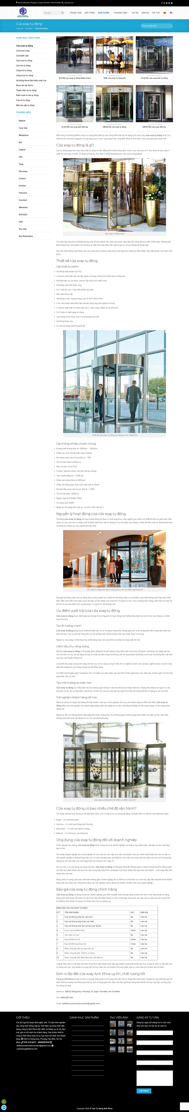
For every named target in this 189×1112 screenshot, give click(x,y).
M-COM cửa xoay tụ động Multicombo (75, 78)
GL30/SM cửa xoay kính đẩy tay (75, 127)
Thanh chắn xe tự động (26, 90)
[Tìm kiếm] (62, 13)
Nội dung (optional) (145, 1069)
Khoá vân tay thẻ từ (24, 85)
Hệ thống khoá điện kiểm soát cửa (31, 80)
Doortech (23, 200)
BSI (20, 142)
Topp (21, 164)
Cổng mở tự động (24, 70)
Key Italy (23, 229)
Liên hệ (145, 13)
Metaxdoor (24, 135)
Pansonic (23, 193)
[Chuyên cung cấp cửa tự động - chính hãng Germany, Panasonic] (27, 12)
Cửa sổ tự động (23, 100)
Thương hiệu (121, 13)
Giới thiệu (89, 13)
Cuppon (22, 149)
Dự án (135, 13)
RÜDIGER (23, 214)
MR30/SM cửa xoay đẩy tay (154, 127)
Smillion (22, 185)
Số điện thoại (142, 1039)
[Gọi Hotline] (3, 1101)
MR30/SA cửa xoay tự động (114, 127)
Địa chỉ (140, 1049)
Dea (20, 157)
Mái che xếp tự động (25, 105)
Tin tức (156, 13)
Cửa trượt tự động (24, 60)
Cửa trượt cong (22, 50)
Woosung (23, 171)
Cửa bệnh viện (22, 55)
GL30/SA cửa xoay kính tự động (154, 78)
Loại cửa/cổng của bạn (146, 1059)
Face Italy (23, 128)
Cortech (22, 178)
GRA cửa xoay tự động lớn (115, 78)
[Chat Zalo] (3, 1107)
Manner (22, 120)
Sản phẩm (103, 13)
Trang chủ (76, 13)
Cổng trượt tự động (24, 75)
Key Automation (26, 236)
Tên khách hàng (144, 1029)
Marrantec (23, 207)
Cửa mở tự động (23, 65)
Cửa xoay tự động (24, 46)
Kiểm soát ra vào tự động (27, 95)
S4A (20, 222)
